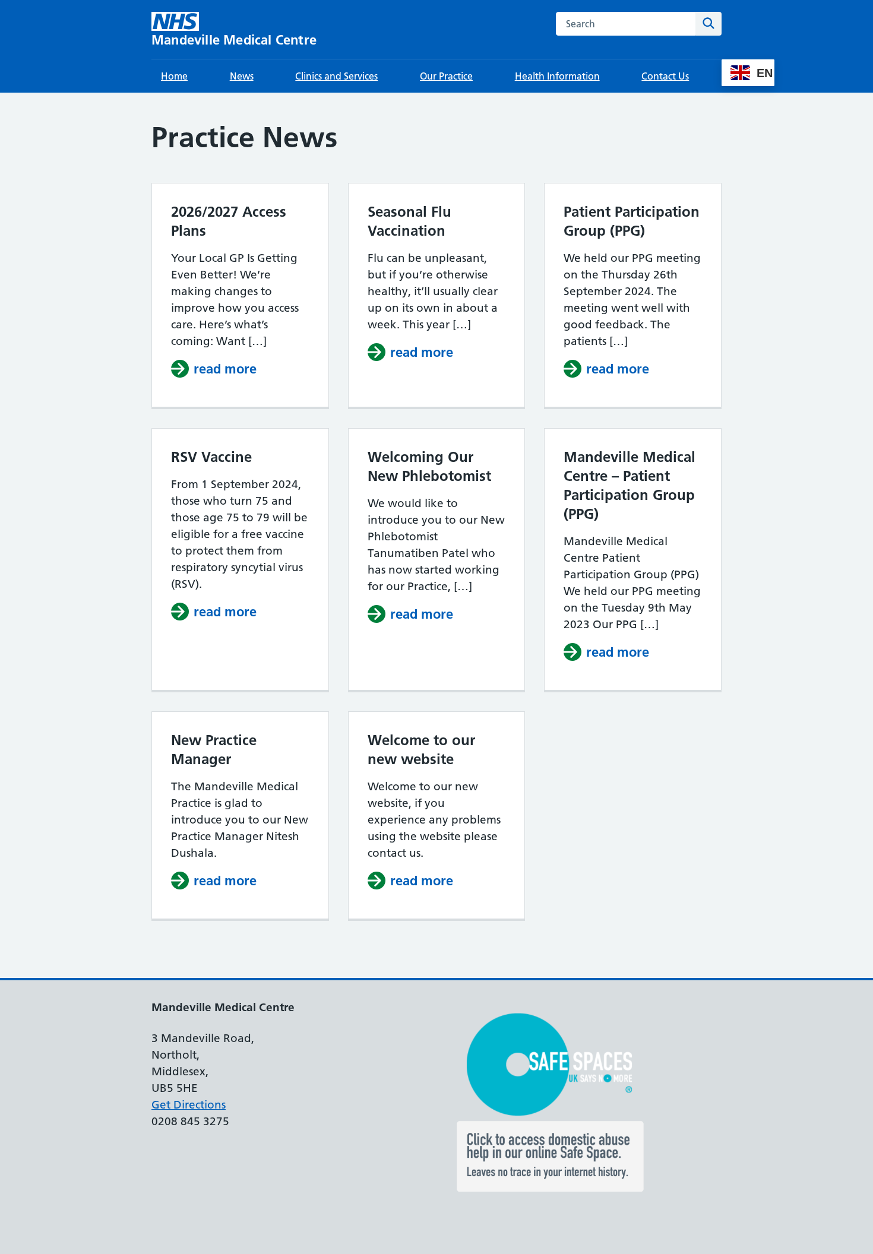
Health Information (557, 76)
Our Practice (446, 76)
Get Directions (188, 1105)
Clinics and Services (336, 76)
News (242, 76)
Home (174, 76)
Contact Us (665, 76)
